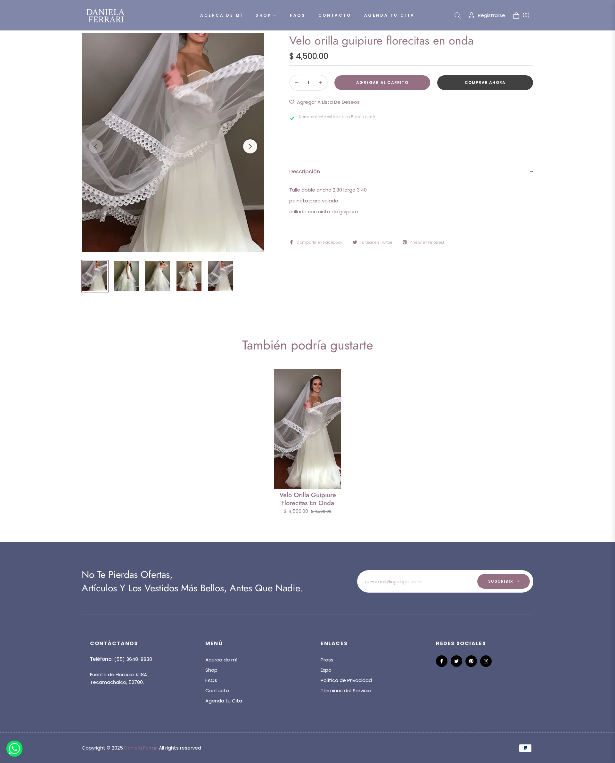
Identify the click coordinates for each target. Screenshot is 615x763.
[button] (458, 15)
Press (327, 659)
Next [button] (250, 146)
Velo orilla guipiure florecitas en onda (307, 499)
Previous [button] (96, 146)
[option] (173, 142)
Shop (211, 670)
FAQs (211, 680)
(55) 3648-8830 (133, 659)
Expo (326, 670)
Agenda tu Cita (223, 700)
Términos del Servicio (346, 690)
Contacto (217, 690)
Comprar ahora (485, 82)
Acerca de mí (221, 659)
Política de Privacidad (346, 680)
